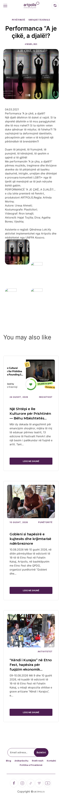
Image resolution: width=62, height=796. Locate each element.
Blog (8, 760)
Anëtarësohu (21, 760)
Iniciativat (45, 397)
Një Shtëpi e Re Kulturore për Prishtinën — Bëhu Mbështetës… (30, 413)
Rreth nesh (37, 760)
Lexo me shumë (31, 461)
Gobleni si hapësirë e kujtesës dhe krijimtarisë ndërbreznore (30, 539)
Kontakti (51, 760)
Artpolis (39, 792)
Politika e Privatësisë (31, 765)
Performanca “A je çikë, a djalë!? (31, 32)
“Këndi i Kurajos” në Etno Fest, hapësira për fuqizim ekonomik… (31, 664)
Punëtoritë (18, 20)
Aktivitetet (45, 651)
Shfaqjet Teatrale (39, 20)
